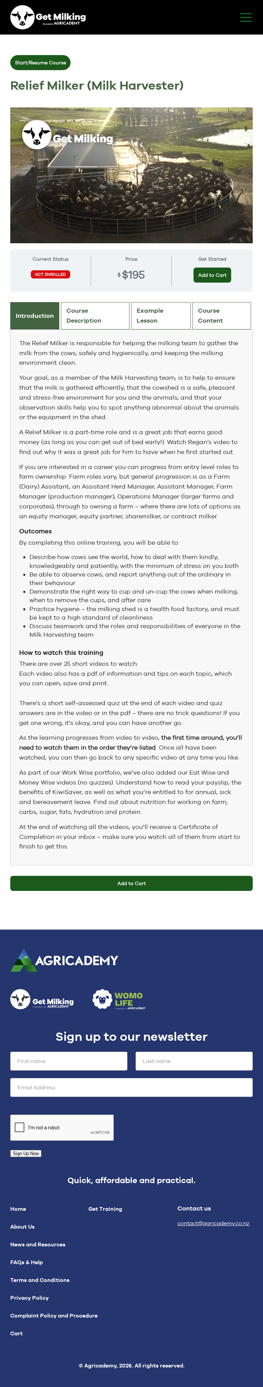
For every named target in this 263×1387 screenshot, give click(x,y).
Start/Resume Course (40, 62)
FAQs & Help (26, 1262)
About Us (22, 1226)
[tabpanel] (131, 595)
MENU (246, 17)
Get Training (105, 1209)
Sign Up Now (26, 1153)
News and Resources (37, 1244)
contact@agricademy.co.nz (213, 1223)
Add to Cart (212, 275)
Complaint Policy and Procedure (54, 1315)
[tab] (34, 315)
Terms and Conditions (40, 1280)
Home (18, 1209)
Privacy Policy (29, 1298)
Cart (16, 1333)
